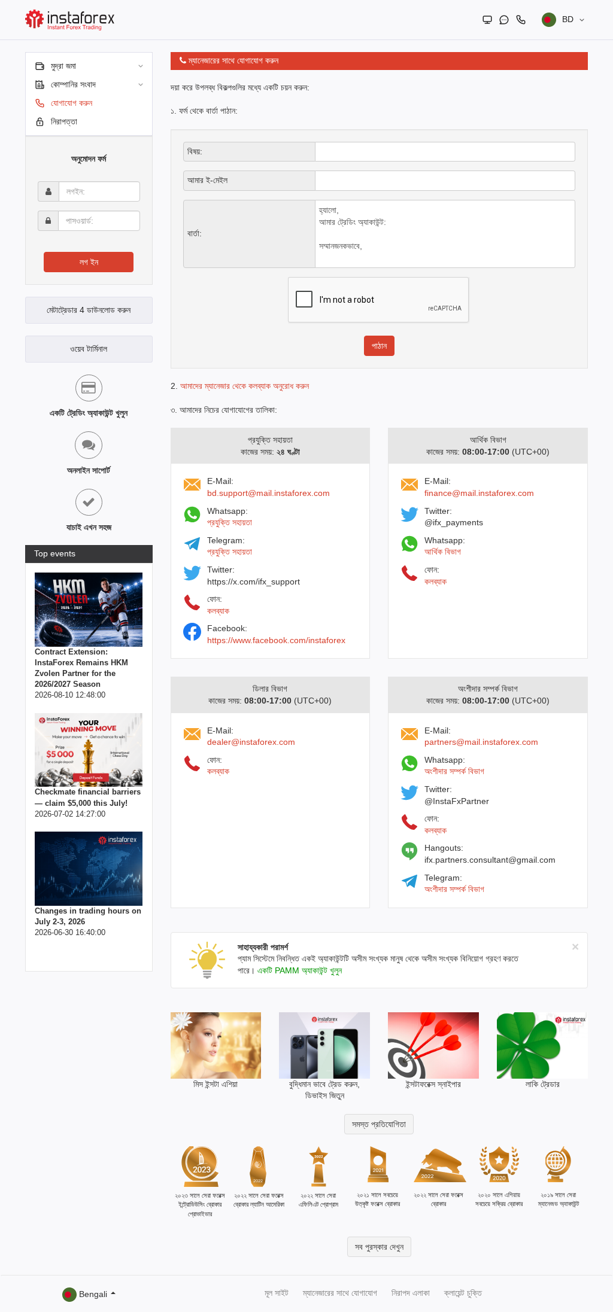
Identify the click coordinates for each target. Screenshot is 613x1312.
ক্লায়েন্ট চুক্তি (463, 1293)
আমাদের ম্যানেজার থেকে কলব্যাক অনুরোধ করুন (244, 386)
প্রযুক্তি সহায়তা (229, 522)
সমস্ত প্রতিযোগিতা (379, 1124)
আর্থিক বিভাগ (442, 551)
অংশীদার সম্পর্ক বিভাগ (454, 771)
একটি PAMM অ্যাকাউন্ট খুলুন (299, 970)
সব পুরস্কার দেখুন (379, 1247)
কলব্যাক (218, 611)
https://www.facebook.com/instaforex (276, 640)
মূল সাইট (277, 1293)
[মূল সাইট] (487, 19)
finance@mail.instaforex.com (479, 493)
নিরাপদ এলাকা (411, 1293)
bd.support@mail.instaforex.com (268, 493)
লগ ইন (89, 262)
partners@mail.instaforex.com (481, 742)
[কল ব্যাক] (520, 19)
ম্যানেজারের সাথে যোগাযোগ (340, 1293)
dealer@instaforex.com (251, 742)
